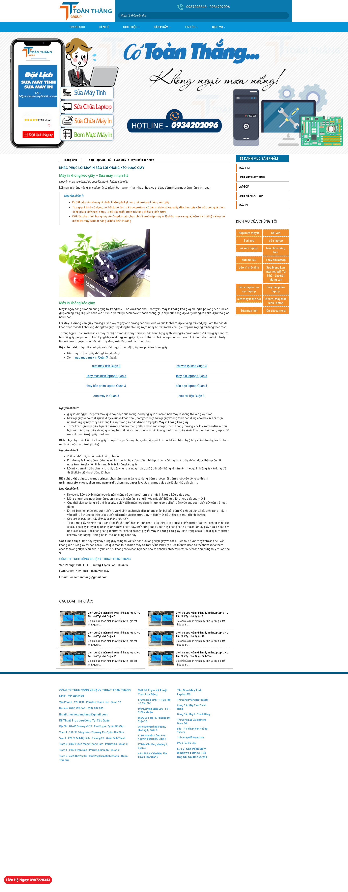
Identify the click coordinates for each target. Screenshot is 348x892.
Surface (249, 240)
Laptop (244, 186)
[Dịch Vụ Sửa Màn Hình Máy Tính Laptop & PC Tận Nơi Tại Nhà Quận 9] (73, 638)
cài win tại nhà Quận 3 (191, 366)
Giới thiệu (130, 27)
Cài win (275, 233)
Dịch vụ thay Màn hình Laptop (276, 301)
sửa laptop (276, 240)
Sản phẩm (161, 27)
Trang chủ (77, 27)
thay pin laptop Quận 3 (191, 376)
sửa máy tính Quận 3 (106, 366)
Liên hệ (104, 27)
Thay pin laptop (276, 260)
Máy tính (245, 168)
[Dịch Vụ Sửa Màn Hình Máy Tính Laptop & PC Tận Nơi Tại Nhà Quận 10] (161, 638)
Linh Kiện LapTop (251, 195)
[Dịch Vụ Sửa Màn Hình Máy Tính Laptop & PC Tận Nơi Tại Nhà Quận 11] (73, 658)
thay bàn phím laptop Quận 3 (106, 386)
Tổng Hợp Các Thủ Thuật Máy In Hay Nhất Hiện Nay (120, 159)
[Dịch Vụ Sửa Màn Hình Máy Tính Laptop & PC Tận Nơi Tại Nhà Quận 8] (161, 618)
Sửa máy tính (248, 310)
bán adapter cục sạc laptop (249, 289)
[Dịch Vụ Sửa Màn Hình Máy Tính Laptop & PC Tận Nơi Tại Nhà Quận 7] (73, 618)
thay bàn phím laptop (276, 289)
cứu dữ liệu (249, 260)
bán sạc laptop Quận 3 (191, 386)
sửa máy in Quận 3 (106, 396)
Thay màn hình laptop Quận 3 (106, 376)
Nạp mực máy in (249, 233)
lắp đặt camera (276, 310)
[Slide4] (174, 93)
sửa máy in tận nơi (249, 299)
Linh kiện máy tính (252, 177)
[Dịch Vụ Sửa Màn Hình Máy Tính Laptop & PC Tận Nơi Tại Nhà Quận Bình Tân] (161, 658)
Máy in (243, 205)
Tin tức (190, 27)
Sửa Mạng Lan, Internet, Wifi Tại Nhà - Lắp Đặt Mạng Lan (275, 273)
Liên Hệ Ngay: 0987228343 (28, 880)
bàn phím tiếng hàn (275, 250)
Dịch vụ (217, 27)
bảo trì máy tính (249, 267)
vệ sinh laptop (249, 248)
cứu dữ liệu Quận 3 (191, 396)
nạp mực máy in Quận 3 (91, 357)
